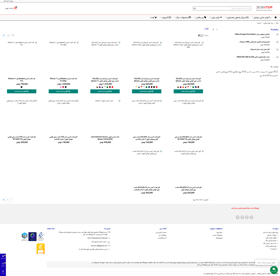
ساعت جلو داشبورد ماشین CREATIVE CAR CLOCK (253, 57)
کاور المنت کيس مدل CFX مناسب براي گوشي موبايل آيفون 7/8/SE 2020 (22, 138)
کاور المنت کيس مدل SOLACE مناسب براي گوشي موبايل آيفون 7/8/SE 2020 (188, 138)
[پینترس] (242, 217)
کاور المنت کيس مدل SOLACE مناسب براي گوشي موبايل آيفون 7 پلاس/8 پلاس (146, 138)
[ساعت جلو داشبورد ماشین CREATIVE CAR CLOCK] (274, 57)
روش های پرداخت (270, 246)
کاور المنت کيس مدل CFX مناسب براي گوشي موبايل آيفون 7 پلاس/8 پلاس (63, 138)
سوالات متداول (271, 235)
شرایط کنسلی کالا (271, 240)
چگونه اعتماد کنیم (271, 238)
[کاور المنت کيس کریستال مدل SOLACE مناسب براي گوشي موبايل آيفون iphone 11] (105, 59)
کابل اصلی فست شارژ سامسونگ (260, 49)
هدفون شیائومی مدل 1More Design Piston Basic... (252, 34)
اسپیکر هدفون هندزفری (236, 17)
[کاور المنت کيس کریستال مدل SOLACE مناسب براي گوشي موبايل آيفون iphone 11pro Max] (188, 59)
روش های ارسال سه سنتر (270, 232)
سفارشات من (162, 235)
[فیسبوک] (238, 217)
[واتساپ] (251, 217)
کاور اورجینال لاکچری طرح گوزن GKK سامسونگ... (254, 42)
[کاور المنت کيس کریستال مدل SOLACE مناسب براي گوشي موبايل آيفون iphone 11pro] (146, 59)
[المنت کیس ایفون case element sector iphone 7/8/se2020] (105, 117)
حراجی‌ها (219, 232)
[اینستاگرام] (247, 217)
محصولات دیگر (182, 17)
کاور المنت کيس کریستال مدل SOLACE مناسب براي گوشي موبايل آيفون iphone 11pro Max (188, 81)
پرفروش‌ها (274, 29)
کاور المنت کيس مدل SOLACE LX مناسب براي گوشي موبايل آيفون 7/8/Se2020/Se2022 (188, 189)
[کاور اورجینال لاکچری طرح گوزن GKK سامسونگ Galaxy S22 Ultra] (274, 42)
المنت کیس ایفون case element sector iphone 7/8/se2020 (105, 138)
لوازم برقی (215, 17)
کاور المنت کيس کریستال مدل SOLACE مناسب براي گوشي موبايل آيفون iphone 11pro (146, 81)
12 (13, 35)
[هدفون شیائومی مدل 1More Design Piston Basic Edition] (274, 34)
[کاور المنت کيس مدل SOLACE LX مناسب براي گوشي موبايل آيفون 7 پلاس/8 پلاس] (146, 167)
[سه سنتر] (264, 8)
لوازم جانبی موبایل (261, 17)
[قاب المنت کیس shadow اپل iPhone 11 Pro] (21, 59)
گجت (152, 17)
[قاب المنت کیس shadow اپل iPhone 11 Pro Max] (63, 59)
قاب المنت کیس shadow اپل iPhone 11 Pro (21, 80)
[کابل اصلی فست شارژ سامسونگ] (274, 49)
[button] (217, 29)
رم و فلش (200, 17)
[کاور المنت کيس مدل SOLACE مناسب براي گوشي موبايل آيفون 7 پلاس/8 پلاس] (146, 117)
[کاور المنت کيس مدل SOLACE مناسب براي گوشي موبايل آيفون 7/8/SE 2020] (188, 117)
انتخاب (206, 35)
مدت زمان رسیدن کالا (269, 243)
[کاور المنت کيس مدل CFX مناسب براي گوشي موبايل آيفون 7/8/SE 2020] (21, 117)
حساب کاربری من (161, 232)
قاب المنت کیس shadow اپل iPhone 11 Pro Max (63, 80)
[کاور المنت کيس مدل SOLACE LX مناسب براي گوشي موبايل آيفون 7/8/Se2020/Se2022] (188, 167)
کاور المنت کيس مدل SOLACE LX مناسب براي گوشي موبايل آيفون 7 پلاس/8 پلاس (146, 188)
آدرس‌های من (162, 238)
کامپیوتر (165, 17)
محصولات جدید (217, 235)
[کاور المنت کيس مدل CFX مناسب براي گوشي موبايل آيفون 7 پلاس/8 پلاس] (63, 117)
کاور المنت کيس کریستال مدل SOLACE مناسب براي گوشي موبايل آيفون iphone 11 (105, 80)
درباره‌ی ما (273, 249)
